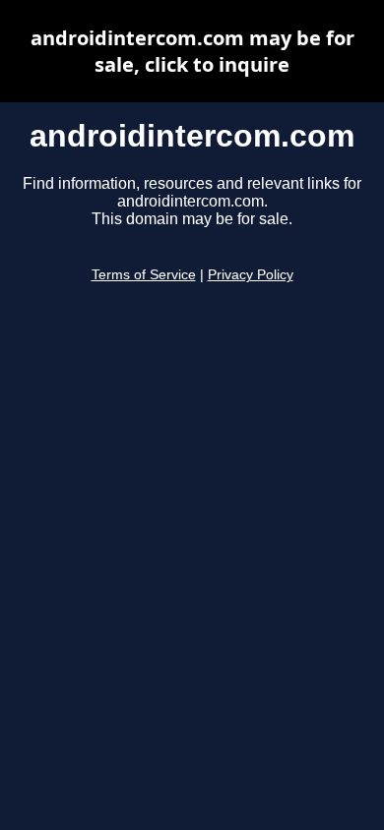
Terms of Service (144, 274)
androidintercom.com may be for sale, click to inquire (192, 51)
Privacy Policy (250, 274)
